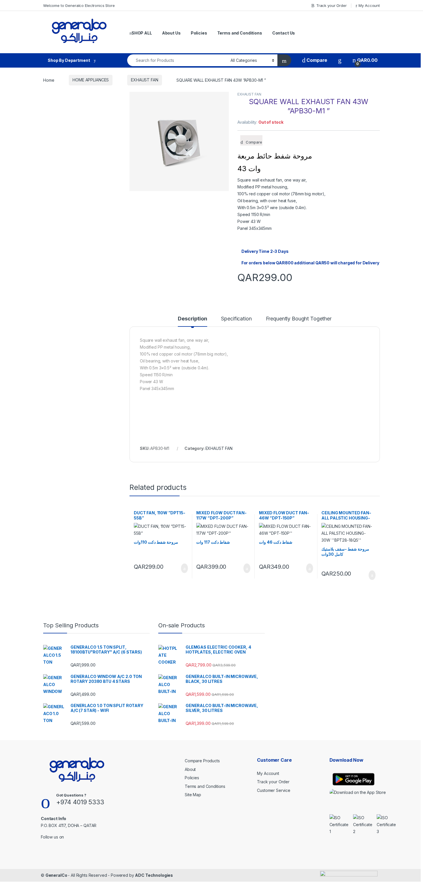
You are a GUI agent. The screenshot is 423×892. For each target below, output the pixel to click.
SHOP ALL (142, 32)
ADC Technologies (154, 875)
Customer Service (273, 790)
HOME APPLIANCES (91, 79)
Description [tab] (192, 319)
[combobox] (177, 60)
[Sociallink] (43, 844)
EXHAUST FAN (144, 79)
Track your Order (331, 5)
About (190, 769)
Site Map (193, 794)
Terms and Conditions (239, 32)
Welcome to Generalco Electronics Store (79, 5)
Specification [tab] (236, 319)
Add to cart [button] (184, 568)
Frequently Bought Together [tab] (298, 319)
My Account (369, 5)
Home (48, 79)
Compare (316, 60)
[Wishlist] (340, 60)
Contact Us (283, 32)
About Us (171, 32)
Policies (199, 32)
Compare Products (202, 760)
